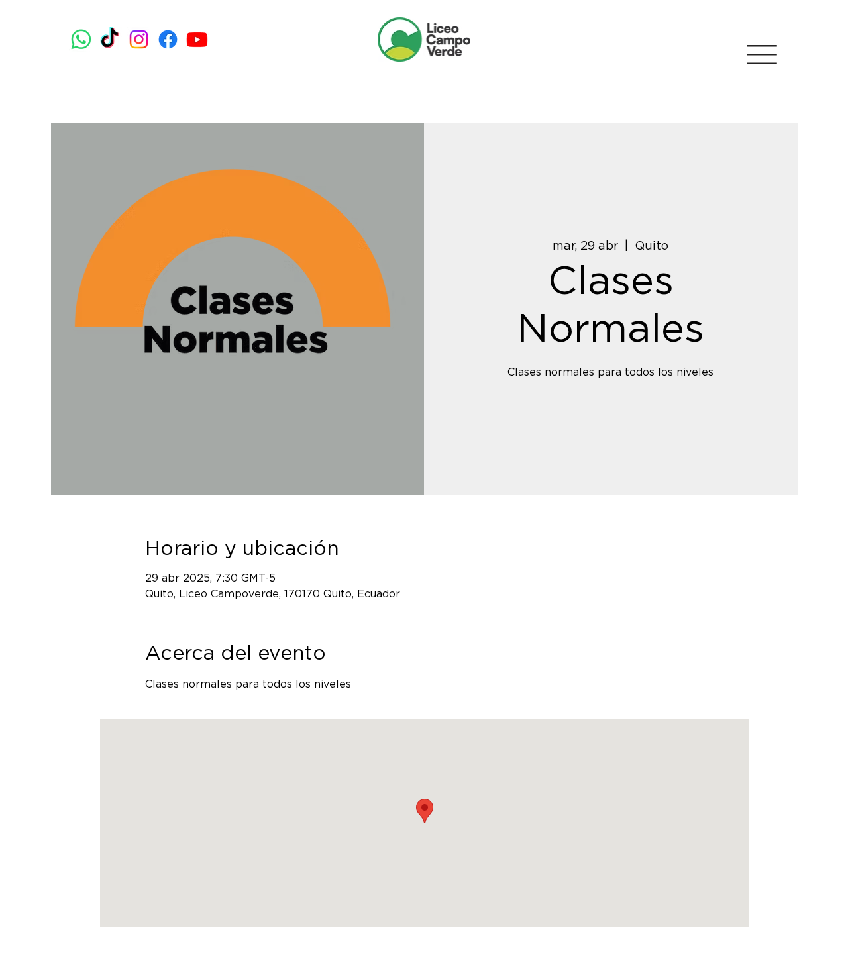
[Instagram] (139, 39)
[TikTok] (109, 39)
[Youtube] (197, 39)
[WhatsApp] (81, 39)
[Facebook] (168, 39)
